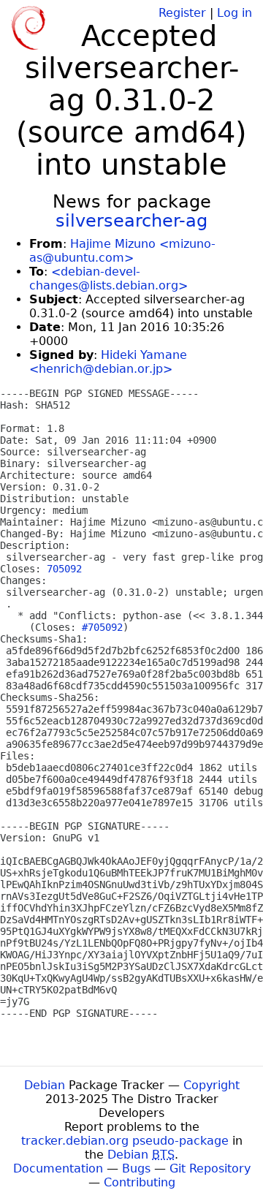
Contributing (139, 1182)
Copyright (211, 1085)
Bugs (136, 1168)
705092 (64, 569)
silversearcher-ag (131, 221)
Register (182, 13)
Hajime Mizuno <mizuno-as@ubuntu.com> (122, 251)
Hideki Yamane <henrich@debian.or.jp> (108, 362)
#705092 (102, 627)
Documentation (58, 1168)
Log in (234, 13)
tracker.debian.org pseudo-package (125, 1141)
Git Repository (210, 1168)
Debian (44, 1085)
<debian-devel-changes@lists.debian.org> (108, 278)
